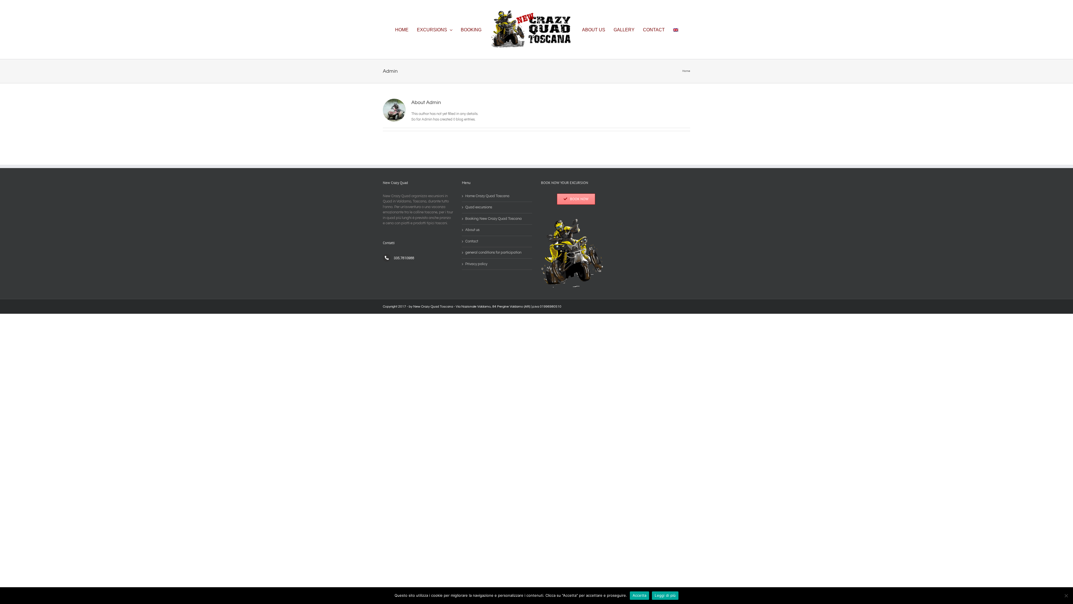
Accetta (640, 595)
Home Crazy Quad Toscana (487, 196)
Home (686, 71)
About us (472, 230)
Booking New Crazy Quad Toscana (493, 219)
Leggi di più (665, 595)
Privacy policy (476, 264)
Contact (471, 241)
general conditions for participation (493, 252)
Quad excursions (478, 207)
